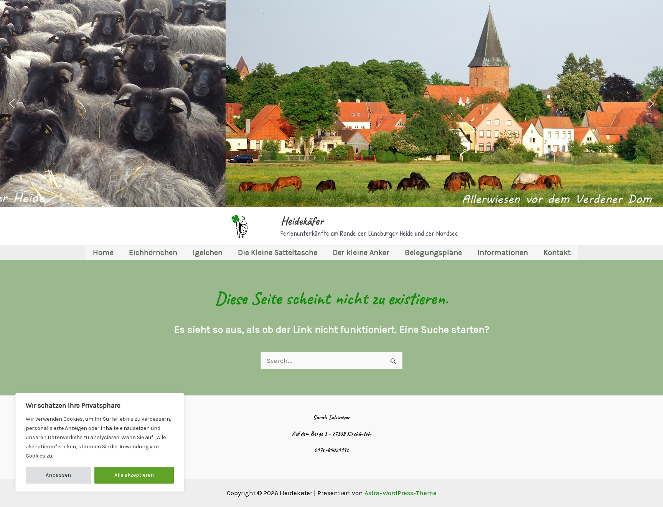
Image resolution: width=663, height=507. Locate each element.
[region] (99, 442)
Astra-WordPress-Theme (400, 493)
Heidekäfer (301, 221)
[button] (12, 103)
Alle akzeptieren (134, 475)
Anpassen (58, 475)
